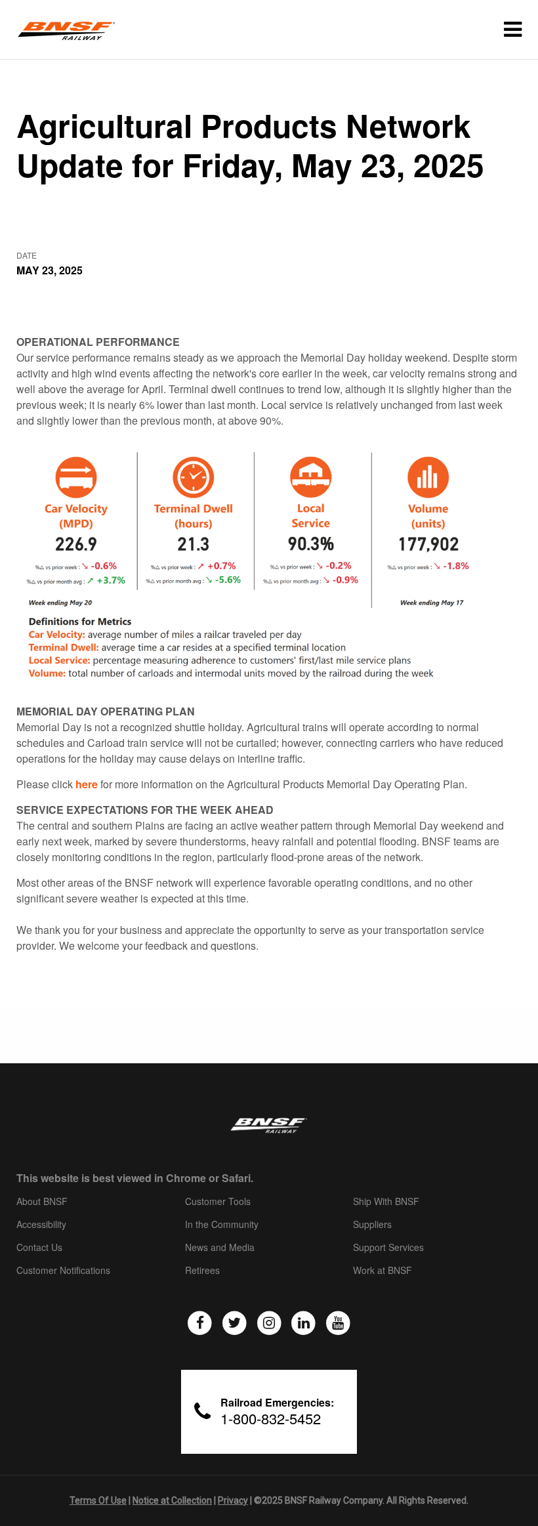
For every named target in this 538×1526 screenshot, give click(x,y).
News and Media (220, 1248)
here (86, 784)
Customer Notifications (63, 1271)
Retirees (202, 1271)
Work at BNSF (382, 1271)
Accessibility (41, 1225)
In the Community (222, 1225)
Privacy (233, 1500)
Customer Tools (218, 1202)
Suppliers (372, 1225)
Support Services (388, 1248)
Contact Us (39, 1248)
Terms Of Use (98, 1500)
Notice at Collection (172, 1500)
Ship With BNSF (386, 1202)
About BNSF (42, 1202)
